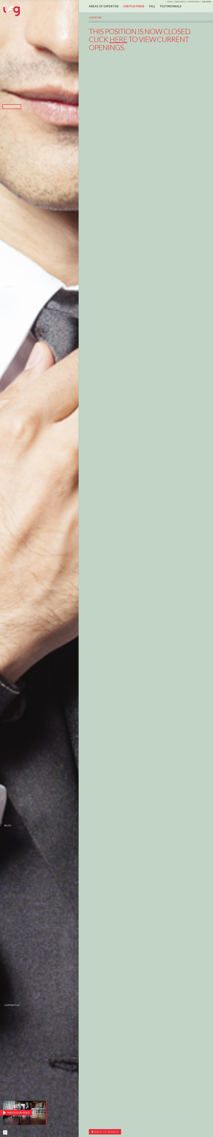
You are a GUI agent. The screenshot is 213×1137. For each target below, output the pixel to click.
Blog (7, 825)
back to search (106, 1131)
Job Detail (95, 17)
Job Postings (193, 1)
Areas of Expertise (104, 6)
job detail (207, 1)
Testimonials (170, 6)
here (118, 39)
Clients (9, 286)
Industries (11, 645)
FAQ (152, 6)
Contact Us (12, 1005)
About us (10, 466)
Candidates (11, 106)
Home (169, 1)
